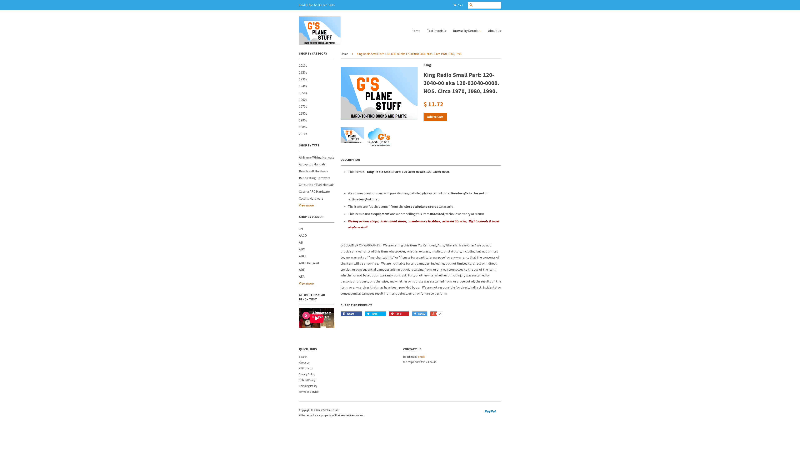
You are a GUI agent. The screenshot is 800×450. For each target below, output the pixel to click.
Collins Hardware (311, 198)
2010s (303, 134)
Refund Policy (307, 380)
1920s (303, 72)
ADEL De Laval (309, 263)
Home (415, 31)
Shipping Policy (308, 386)
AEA (302, 276)
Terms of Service (309, 392)
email (421, 357)
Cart (460, 5)
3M (301, 229)
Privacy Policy (307, 374)
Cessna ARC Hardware (314, 191)
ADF (302, 270)
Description (350, 160)
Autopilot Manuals (312, 164)
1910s (303, 65)
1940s (303, 86)
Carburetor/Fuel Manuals (316, 184)
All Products (306, 368)
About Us (494, 31)
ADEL (302, 256)
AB (301, 242)
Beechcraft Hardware (314, 171)
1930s (303, 79)
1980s (303, 113)
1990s (303, 120)
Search (303, 357)
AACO (303, 235)
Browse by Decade (466, 31)
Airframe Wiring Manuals (316, 157)
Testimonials (436, 31)
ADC (302, 249)
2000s (303, 127)
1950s (303, 93)
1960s (303, 100)
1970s (303, 106)
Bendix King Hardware (314, 178)
